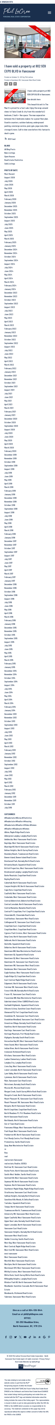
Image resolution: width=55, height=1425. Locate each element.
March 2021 (8, 407)
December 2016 (10, 584)
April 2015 (8, 656)
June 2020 (8, 436)
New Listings (9, 152)
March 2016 (8, 616)
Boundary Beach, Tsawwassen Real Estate (21, 853)
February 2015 (10, 663)
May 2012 (8, 778)
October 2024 (10, 256)
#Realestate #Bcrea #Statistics (18, 817)
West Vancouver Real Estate (15, 1257)
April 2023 (8, 321)
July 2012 (8, 771)
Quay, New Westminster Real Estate (18, 1145)
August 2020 (9, 429)
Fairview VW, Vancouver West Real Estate (21, 987)
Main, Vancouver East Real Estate (18, 1080)
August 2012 (9, 768)
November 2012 (10, 757)
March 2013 (8, 746)
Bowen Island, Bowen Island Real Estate (20, 857)
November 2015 (10, 631)
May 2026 (8, 188)
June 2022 (8, 353)
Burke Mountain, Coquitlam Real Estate (20, 875)
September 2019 (10, 465)
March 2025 (9, 238)
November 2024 (10, 253)
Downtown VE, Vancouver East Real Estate (21, 961)
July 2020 (8, 433)
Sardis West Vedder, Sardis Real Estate (20, 1174)
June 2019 (8, 476)
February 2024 (10, 285)
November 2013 (10, 717)
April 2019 (8, 483)
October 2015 (9, 634)
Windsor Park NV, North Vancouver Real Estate (23, 1282)
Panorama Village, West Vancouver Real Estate (23, 1127)
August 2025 (9, 220)
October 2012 (9, 760)
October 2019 (9, 461)
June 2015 (8, 649)
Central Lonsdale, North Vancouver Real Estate (23, 904)
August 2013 (9, 728)
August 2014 (9, 685)
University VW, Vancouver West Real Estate (21, 1213)
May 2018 (7, 523)
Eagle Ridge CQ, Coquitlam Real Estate (20, 976)
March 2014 (8, 703)
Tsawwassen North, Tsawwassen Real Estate (22, 1210)
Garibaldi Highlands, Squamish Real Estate (21, 1005)
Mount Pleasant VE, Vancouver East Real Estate (23, 1098)
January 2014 (9, 710)
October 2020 (10, 422)
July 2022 (8, 350)
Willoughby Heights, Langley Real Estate (20, 1278)
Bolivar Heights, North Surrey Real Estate (21, 850)
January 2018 (9, 537)
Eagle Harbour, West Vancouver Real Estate (21, 972)
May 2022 (8, 357)
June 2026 (8, 184)
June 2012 (8, 775)
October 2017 (9, 548)
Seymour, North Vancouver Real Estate (20, 1185)
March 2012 (8, 786)
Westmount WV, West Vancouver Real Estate (22, 1267)
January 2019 (9, 494)
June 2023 (8, 314)
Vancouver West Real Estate (15, 1235)
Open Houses (9, 156)
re (5, 1149)
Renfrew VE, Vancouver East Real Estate (20, 1167)
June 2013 (8, 735)
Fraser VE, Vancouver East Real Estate (20, 994)
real (5, 1156)
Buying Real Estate (12, 879)
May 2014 (8, 696)
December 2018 (10, 497)
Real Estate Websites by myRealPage (27, 1362)
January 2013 (9, 753)
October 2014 (9, 678)
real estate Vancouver (13, 1159)
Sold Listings (9, 163)
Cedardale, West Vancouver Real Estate (20, 897)
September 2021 (10, 386)
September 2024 (11, 260)
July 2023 (8, 310)
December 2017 (10, 541)
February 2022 (10, 368)
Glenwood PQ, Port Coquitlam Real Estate (21, 1012)
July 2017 (8, 559)
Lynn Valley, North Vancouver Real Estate (21, 1073)
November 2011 (10, 800)
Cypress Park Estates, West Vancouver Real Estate (25, 933)
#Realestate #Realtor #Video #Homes (20, 825)
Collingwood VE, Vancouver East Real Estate (22, 922)
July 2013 (8, 732)
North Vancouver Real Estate (16, 1116)
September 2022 (11, 343)
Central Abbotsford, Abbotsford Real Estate (22, 900)
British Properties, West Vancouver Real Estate (23, 868)
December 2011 (10, 796)
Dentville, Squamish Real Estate (17, 943)
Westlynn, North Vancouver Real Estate (20, 1264)
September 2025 (11, 217)
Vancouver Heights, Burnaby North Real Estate (23, 1231)
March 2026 (9, 195)
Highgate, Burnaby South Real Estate (19, 1037)
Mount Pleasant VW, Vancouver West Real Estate (24, 1102)
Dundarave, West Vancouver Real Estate (20, 969)
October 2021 (9, 382)
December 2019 (10, 454)
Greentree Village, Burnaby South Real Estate (22, 1023)
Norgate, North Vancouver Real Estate (19, 1105)
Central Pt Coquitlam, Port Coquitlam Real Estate (24, 911)
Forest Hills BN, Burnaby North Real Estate (21, 990)
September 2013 (10, 724)
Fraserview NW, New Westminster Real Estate (23, 997)
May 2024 (8, 274)
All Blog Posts (9, 149)
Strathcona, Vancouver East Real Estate (20, 1192)
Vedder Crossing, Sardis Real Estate (19, 1239)
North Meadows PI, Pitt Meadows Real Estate (22, 1113)
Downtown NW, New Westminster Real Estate (22, 951)
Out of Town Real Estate (14, 1123)
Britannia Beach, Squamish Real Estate (20, 864)
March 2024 (9, 282)
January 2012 (9, 793)
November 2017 (10, 544)
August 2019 (9, 469)
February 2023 (10, 328)
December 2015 (10, 627)
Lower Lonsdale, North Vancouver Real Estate (22, 1069)
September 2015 (10, 638)
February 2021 (10, 411)
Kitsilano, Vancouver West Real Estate (20, 1055)
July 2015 (8, 645)
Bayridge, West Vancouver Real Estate (19, 843)
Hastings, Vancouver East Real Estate (19, 1030)
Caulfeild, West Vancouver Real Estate (20, 893)
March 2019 (8, 487)
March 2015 (8, 660)
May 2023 (8, 317)
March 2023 (9, 325)
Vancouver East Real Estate (15, 1228)
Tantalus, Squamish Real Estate (17, 1203)
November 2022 (10, 335)
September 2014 (10, 681)
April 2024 (8, 278)
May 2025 (8, 231)
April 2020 (8, 443)
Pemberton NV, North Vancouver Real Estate (22, 1134)
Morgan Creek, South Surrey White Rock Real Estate (25, 1091)
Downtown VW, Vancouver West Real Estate (26, 80)
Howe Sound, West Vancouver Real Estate (21, 1044)
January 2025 (10, 246)
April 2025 (8, 235)
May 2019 (7, 479)
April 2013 (8, 742)
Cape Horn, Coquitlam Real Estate (18, 889)
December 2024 (10, 249)
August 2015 (9, 642)
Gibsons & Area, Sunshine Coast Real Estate (22, 1008)
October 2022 (10, 339)
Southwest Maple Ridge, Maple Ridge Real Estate (24, 1188)
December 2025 (10, 206)
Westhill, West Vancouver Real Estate (19, 1260)
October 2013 (9, 721)
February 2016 (10, 620)
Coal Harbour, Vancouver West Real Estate (21, 918)
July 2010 (8, 807)
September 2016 (10, 595)
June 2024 (8, 271)
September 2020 (11, 425)
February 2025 (10, 242)
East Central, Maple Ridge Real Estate (19, 979)
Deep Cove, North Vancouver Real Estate (20, 936)
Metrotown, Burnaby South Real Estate (20, 1084)
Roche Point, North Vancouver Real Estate (21, 1170)
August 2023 (9, 307)
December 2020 (10, 418)
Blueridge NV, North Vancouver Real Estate (21, 846)
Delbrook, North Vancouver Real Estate (20, 940)
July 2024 (8, 267)
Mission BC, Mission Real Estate (17, 1087)
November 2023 (10, 296)
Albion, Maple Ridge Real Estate (17, 832)
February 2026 (10, 199)
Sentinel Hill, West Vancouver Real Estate (21, 1177)
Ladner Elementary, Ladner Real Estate (20, 1059)
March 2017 (8, 573)
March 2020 (9, 447)
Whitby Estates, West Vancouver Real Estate (22, 1271)
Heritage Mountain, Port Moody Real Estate (21, 1033)
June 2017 (8, 562)
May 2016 (7, 609)
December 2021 (10, 375)
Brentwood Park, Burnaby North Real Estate (22, 861)
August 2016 (9, 598)
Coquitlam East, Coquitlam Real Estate (20, 925)
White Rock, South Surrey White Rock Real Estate (24, 1275)
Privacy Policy (44, 1359)
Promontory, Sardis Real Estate (17, 1141)
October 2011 (9, 804)
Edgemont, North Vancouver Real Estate (20, 983)
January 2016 (9, 624)
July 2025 (8, 224)
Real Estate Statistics (13, 160)
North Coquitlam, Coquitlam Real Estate (20, 1109)
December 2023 (10, 292)
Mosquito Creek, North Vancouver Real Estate (22, 1095)
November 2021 (10, 379)
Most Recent (9, 173)
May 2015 (7, 652)
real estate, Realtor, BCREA (15, 1163)
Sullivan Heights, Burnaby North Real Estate (22, 1195)
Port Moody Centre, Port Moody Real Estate (21, 1138)
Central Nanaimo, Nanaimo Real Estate (20, 907)
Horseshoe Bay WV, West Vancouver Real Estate (23, 1041)
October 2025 (10, 213)
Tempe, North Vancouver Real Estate (19, 1206)
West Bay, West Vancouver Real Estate (20, 1242)
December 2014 (10, 670)
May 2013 (7, 739)
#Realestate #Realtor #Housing (17, 821)
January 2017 (9, 580)
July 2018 (8, 515)
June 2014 (8, 692)
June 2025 (8, 228)
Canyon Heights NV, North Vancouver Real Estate (24, 886)
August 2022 (9, 346)
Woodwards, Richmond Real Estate (18, 1293)
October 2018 (9, 505)
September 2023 (11, 303)
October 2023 (10, 299)
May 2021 (8, 400)
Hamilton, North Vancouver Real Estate (20, 1026)
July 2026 (8, 181)
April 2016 (8, 613)
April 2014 (8, 699)
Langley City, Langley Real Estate (17, 1062)
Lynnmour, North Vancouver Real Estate (20, 1077)
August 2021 (9, 389)
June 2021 (8, 397)
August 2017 (9, 555)
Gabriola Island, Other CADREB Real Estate (21, 1001)
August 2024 (9, 264)
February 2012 (10, 789)
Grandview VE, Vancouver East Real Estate (21, 1015)
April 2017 (8, 570)
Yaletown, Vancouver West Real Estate (20, 1296)
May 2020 (8, 440)
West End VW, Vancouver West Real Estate (21, 1249)
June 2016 (8, 606)
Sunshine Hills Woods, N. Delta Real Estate (21, 1199)
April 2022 (8, 361)
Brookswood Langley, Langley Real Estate (21, 871)
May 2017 (7, 566)
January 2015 (9, 667)
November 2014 (10, 674)
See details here (33, 99)
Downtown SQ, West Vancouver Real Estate (21, 958)
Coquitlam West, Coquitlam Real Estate (20, 929)
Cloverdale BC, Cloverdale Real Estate (19, 915)
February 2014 (10, 706)
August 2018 (9, 512)
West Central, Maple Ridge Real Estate (19, 1246)
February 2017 (10, 577)
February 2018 (10, 533)
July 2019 (8, 472)
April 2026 (8, 191)
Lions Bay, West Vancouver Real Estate (20, 1066)
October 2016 (9, 591)
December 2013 (10, 714)
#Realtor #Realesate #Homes (16, 828)
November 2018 (10, 501)
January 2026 (10, 202)
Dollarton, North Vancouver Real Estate (20, 947)
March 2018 (8, 530)
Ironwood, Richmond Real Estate (17, 1051)
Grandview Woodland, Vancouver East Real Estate (24, 1019)
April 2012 (8, 782)
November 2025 (10, 209)
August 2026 (9, 177)
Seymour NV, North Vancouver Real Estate (21, 1181)
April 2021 (8, 404)
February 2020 (10, 451)
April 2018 (8, 526)
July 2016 (8, 602)
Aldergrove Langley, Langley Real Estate (20, 835)
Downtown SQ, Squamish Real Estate (19, 954)
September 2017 (10, 552)
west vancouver (10, 1253)
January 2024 (10, 289)
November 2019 (10, 458)
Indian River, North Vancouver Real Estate (21, 1048)
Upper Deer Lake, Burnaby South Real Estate (22, 1221)
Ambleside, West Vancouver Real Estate (20, 839)
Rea (5, 1152)
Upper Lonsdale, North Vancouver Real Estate (22, 1224)
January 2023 (10, 332)
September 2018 (10, 508)
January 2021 (9, 415)
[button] (6, 1337)
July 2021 (8, 393)
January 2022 (10, 371)
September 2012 (10, 764)
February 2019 (10, 490)
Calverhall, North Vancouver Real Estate (20, 882)
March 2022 (9, 364)
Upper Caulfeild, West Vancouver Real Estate (22, 1217)
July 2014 (8, 688)
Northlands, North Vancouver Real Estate (21, 1120)
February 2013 (10, 750)
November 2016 (10, 588)
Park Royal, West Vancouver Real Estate (20, 1131)
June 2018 (8, 519)
